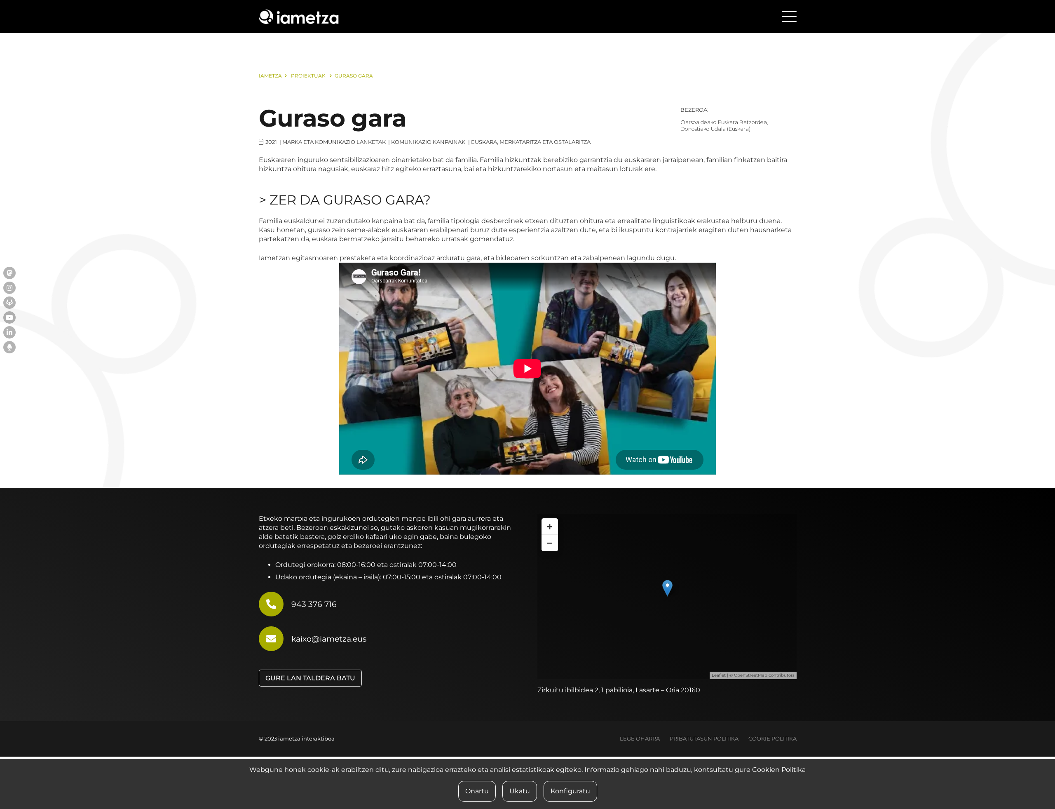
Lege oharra (640, 739)
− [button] (550, 542)
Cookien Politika (779, 770)
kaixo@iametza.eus (328, 639)
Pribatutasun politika (704, 739)
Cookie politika (772, 739)
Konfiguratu (570, 791)
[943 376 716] (275, 604)
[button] (789, 16)
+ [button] (550, 526)
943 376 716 (314, 604)
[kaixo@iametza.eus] (275, 638)
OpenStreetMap (750, 675)
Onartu (477, 791)
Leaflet (719, 675)
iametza (270, 76)
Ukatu (519, 791)
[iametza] (299, 16)
